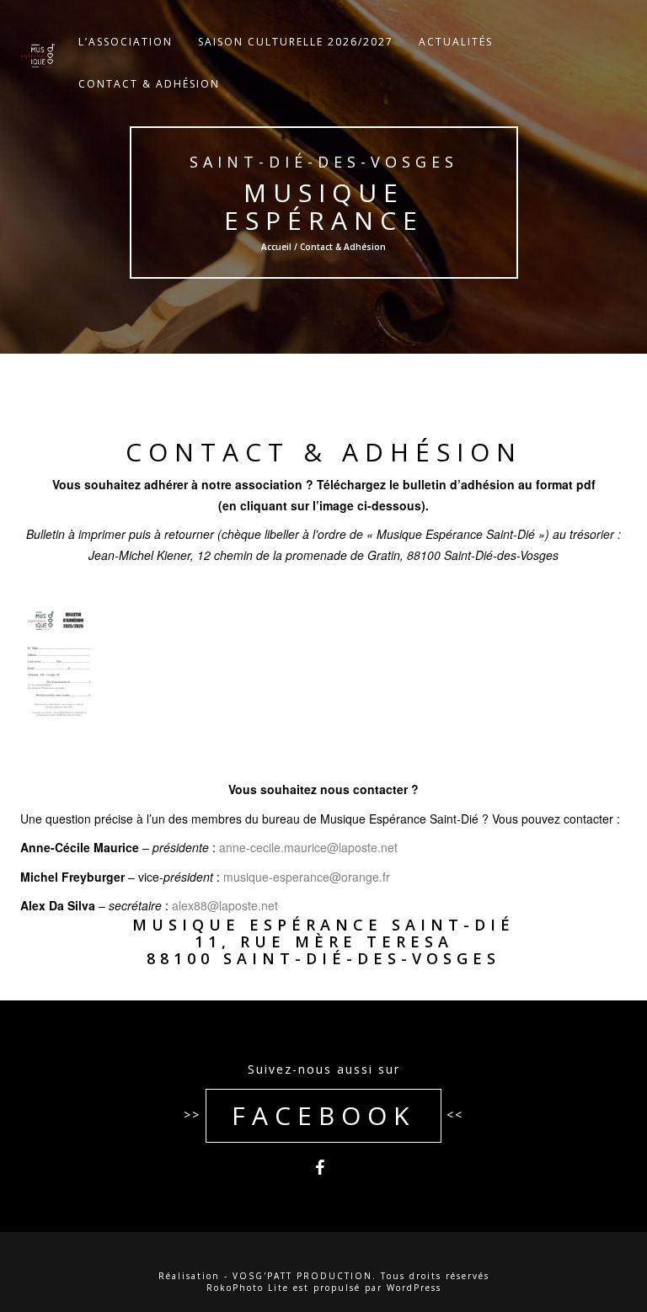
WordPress (414, 1287)
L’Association (125, 42)
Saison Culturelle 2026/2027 (295, 42)
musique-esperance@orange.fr (306, 876)
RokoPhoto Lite (247, 1287)
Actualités (456, 42)
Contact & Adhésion (149, 84)
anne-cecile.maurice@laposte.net (308, 847)
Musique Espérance (323, 206)
